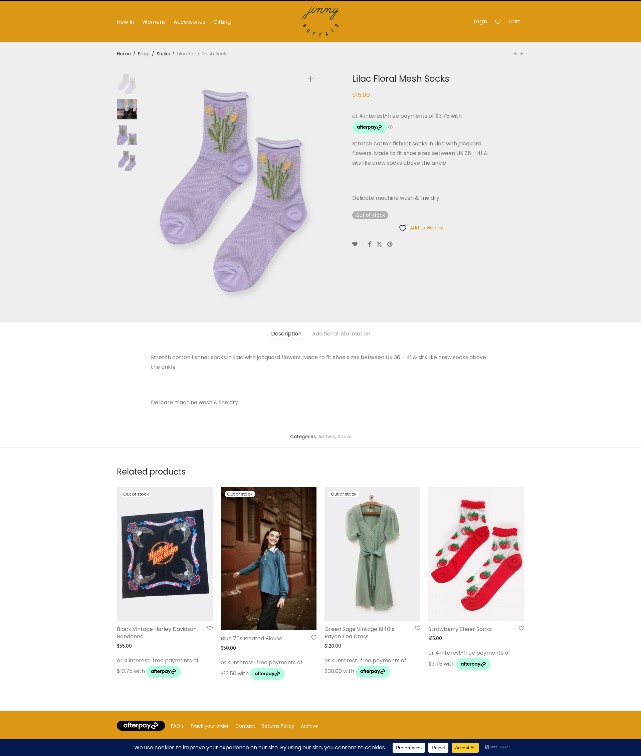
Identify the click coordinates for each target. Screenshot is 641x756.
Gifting (222, 22)
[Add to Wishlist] (357, 244)
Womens (154, 22)
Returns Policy (278, 726)
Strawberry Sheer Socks (460, 629)
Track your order (209, 726)
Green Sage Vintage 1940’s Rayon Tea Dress (359, 632)
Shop (144, 53)
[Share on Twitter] (379, 244)
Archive (327, 436)
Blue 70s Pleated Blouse (251, 638)
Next (311, 188)
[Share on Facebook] (369, 244)
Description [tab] (286, 333)
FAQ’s (177, 726)
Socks (163, 53)
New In (125, 22)
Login (480, 21)
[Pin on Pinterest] (390, 244)
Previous (155, 188)
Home (124, 53)
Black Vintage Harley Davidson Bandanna (157, 632)
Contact (245, 726)
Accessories (189, 22)
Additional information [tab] (341, 333)
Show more (128, 673)
